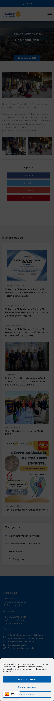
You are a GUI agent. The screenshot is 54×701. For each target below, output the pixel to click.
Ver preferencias (27, 694)
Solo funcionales (27, 687)
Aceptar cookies (27, 679)
